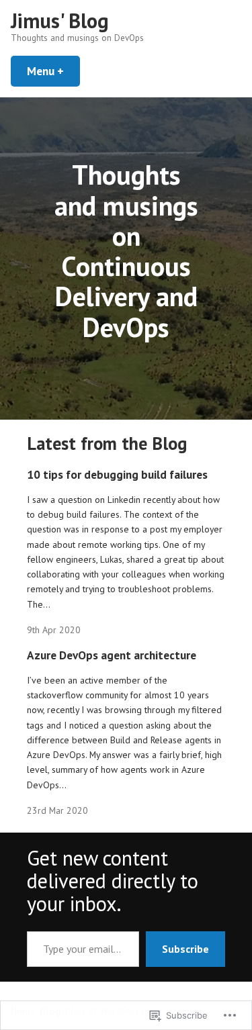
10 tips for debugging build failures (117, 474)
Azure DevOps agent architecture (111, 655)
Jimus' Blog (60, 20)
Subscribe (185, 948)
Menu (53, 71)
